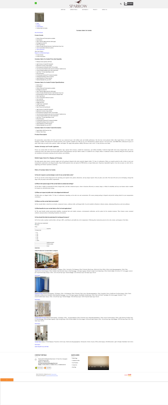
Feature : (58, 271)
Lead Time (38, 71)
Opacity (38, 78)
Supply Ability (39, 130)
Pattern (38, 88)
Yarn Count (38, 99)
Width (37, 85)
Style (37, 86)
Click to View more (40, 49)
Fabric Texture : (51, 272)
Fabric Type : (91, 272)
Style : (106, 271)
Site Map (74, 367)
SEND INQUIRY (38, 346)
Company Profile (73, 9)
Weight (38, 102)
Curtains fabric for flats (40, 269)
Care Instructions (40, 68)
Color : (102, 269)
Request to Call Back (39, 52)
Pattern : (67, 269)
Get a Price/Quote (39, 32)
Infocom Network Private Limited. (52, 375)
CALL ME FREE (45, 346)
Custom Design (39, 70)
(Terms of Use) (53, 374)
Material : (83, 269)
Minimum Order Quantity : (52, 269)
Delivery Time (39, 131)
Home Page (63, 9)
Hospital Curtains (39, 293)
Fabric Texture (39, 107)
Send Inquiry (46, 52)
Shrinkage (38, 89)
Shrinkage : (75, 271)
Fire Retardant (39, 75)
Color (37, 97)
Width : (118, 271)
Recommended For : (104, 293)
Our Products (85, 9)
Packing (38, 76)
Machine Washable (40, 79)
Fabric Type (38, 96)
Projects (95, 9)
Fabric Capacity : (90, 271)
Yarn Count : (82, 272)
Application (38, 65)
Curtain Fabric (38, 341)
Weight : (74, 272)
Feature (38, 92)
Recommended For (40, 94)
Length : (86, 319)
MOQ (37, 73)
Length (37, 103)
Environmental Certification (42, 67)
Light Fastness (39, 64)
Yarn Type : (65, 272)
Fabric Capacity (39, 91)
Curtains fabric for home (40, 317)
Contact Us (104, 9)
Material (38, 100)
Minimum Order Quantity (41, 61)
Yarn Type (38, 105)
